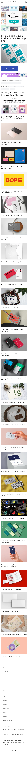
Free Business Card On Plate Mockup (13, 424)
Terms (4, 712)
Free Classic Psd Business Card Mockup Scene (14, 494)
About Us (5, 700)
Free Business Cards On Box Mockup (13, 471)
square (13, 89)
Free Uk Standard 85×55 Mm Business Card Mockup (13, 354)
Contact (5, 704)
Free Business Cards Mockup (10, 611)
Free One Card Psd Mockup (10, 307)
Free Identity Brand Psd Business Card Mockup (13, 378)
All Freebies (11, 80)
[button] (2, 2)
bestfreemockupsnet (9, 86)
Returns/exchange (7, 720)
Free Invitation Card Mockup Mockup (12, 262)
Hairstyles (5, 675)
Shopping (5, 671)
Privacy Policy (6, 708)
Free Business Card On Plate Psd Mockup (11, 238)
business (16, 86)
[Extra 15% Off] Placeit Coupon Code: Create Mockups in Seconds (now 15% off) (13, 118)
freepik (22, 86)
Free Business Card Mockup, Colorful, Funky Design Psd (13, 191)
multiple (7, 89)
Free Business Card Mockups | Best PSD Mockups (11, 82)
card (19, 86)
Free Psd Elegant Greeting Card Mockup (14, 634)
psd (10, 89)
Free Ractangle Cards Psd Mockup (12, 284)
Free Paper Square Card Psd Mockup (13, 402)
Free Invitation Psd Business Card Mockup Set (12, 330)
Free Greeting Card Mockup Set (11, 589)
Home (4, 683)
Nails (4, 679)
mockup (3, 89)
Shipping (5, 716)
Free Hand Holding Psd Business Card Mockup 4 (13, 448)
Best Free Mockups (18, 80)
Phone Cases (6, 691)
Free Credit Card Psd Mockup (10, 656)
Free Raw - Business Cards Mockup (12, 518)
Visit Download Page (9, 69)
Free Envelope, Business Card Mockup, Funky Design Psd (13, 167)
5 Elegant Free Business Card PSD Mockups (12, 143)
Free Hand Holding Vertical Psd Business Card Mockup (11, 565)
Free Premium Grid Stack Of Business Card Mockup (13, 541)
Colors (4, 687)
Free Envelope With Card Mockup (11, 215)
